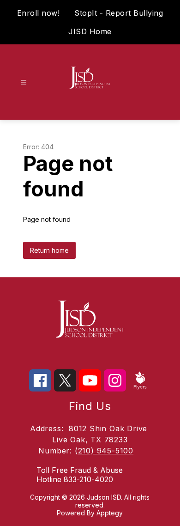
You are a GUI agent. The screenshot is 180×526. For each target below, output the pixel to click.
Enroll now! (38, 13)
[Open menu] (23, 82)
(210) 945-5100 (104, 450)
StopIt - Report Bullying (118, 13)
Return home (49, 250)
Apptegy (109, 513)
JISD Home (90, 31)
